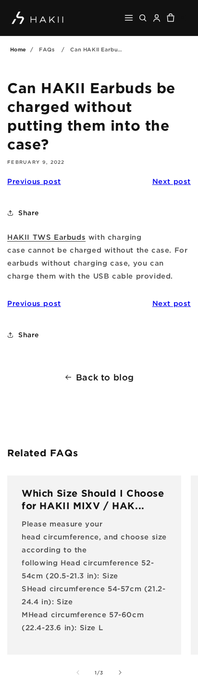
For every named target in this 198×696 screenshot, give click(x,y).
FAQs (47, 49)
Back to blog (105, 377)
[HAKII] (38, 18)
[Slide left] (77, 672)
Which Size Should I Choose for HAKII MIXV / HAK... (93, 499)
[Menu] (129, 17)
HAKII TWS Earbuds (46, 237)
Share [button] (28, 212)
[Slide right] (120, 672)
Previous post (34, 181)
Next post (171, 181)
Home (18, 49)
